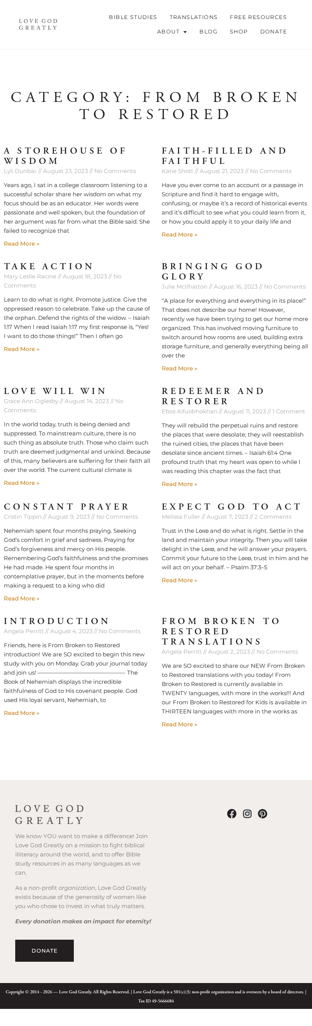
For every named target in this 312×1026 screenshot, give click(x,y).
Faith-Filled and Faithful (225, 156)
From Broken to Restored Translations (222, 632)
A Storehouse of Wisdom (65, 156)
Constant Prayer (67, 507)
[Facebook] (232, 813)
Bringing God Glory (213, 272)
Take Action (49, 266)
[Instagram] (247, 813)
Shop (239, 31)
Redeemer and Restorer (214, 396)
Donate (273, 31)
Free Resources (258, 17)
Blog (208, 31)
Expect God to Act (232, 507)
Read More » (22, 243)
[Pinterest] (262, 813)
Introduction (57, 621)
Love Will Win (56, 391)
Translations (194, 17)
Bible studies (133, 17)
